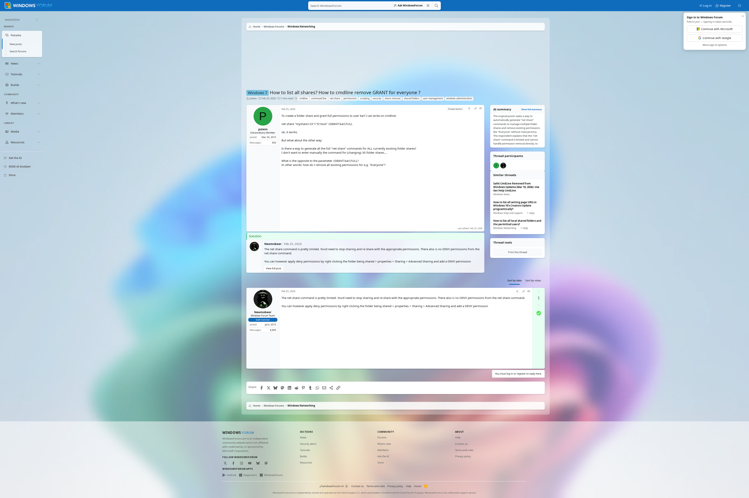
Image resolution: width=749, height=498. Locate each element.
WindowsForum (273, 475)
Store (380, 462)
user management (433, 98)
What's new (384, 444)
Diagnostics (250, 475)
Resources (306, 462)
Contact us (461, 444)
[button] (347, 486)
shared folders (412, 98)
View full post (273, 268)
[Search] (436, 6)
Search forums (18, 51)
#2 (528, 291)
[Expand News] (38, 63)
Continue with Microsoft (717, 29)
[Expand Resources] (38, 142)
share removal (392, 98)
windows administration (459, 98)
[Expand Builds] (38, 84)
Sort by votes (533, 280)
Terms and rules (464, 450)
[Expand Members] (38, 113)
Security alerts (308, 444)
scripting (364, 98)
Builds (303, 456)
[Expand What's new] (38, 102)
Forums (381, 437)
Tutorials (305, 450)
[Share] (469, 109)
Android (231, 475)
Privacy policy (463, 456)
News (303, 437)
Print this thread (517, 252)
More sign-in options (715, 45)
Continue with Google (717, 38)
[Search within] (428, 6)
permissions (350, 98)
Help (458, 437)
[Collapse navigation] (36, 19)
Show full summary (531, 109)
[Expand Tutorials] (38, 74)
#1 (480, 108)
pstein (253, 98)
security (377, 98)
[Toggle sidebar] (739, 5)
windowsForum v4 (332, 486)
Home (417, 486)
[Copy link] (475, 109)
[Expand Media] (38, 131)
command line (319, 98)
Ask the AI (383, 456)
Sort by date (514, 280)
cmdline (303, 98)
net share (335, 98)
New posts (16, 44)
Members (383, 450)
